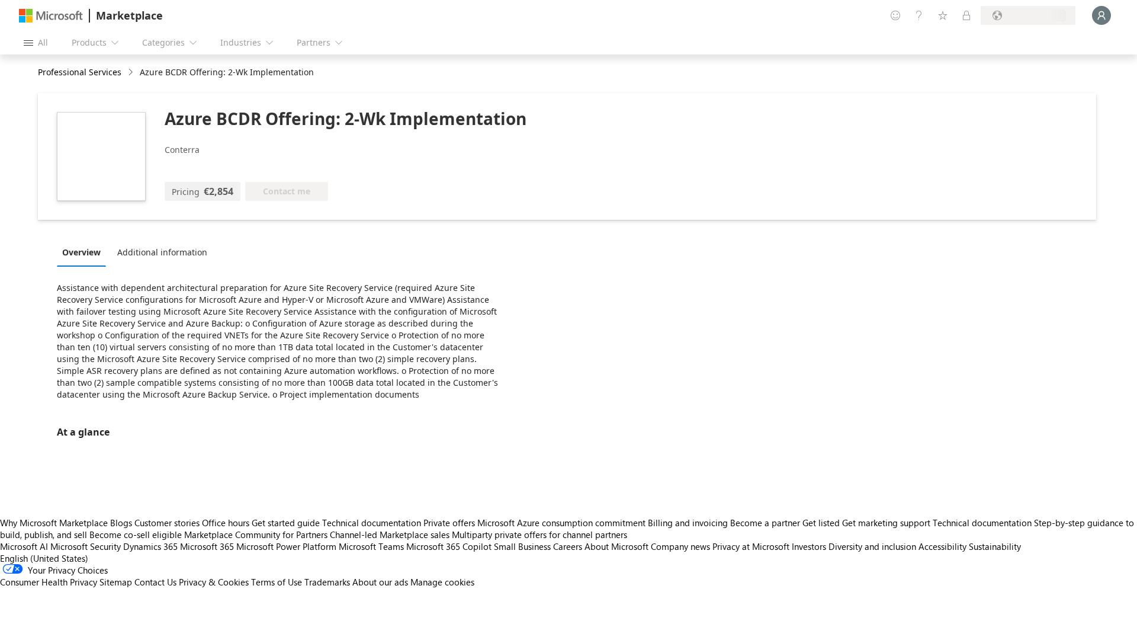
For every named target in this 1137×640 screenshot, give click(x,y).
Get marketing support (886, 523)
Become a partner (765, 523)
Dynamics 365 (150, 546)
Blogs (121, 523)
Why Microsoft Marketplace (54, 523)
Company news (680, 546)
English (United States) (44, 558)
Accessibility (942, 546)
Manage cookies (442, 582)
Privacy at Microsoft (750, 546)
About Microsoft (616, 546)
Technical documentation (371, 523)
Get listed (821, 523)
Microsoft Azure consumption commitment (562, 523)
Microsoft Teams (371, 546)
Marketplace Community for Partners (255, 534)
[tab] (84, 252)
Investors (809, 546)
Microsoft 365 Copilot (449, 546)
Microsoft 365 (207, 546)
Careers (567, 546)
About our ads (380, 582)
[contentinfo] (131, 72)
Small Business (522, 546)
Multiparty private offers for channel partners (539, 534)
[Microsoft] (51, 16)
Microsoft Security (85, 546)
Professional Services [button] (79, 72)
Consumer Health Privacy (48, 582)
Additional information (162, 252)
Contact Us (155, 582)
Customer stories (167, 523)
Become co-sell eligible (135, 534)
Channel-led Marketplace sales (389, 534)
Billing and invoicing (688, 523)
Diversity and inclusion (872, 546)
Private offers (449, 523)
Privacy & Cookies (214, 582)
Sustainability (995, 546)
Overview (81, 252)
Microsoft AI (24, 546)
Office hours (225, 523)
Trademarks (327, 582)
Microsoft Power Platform (286, 546)
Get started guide (286, 523)
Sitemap (115, 582)
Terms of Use (276, 582)
